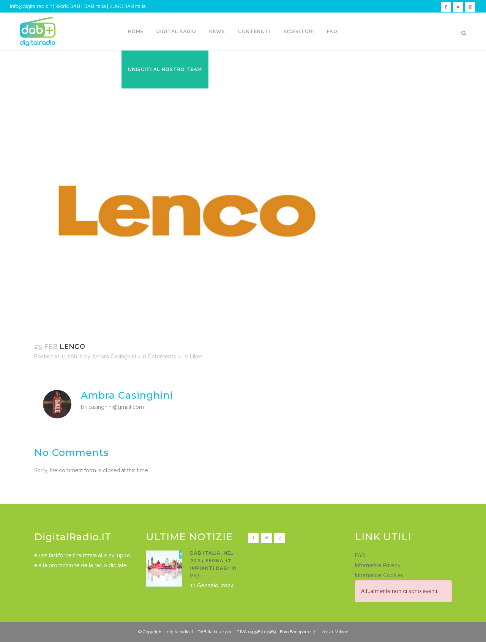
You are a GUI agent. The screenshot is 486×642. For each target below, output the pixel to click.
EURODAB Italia (127, 6)
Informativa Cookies (379, 575)
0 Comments (159, 356)
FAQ (360, 555)
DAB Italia (95, 6)
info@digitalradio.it (31, 6)
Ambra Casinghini (114, 356)
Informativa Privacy (378, 565)
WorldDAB (67, 6)
